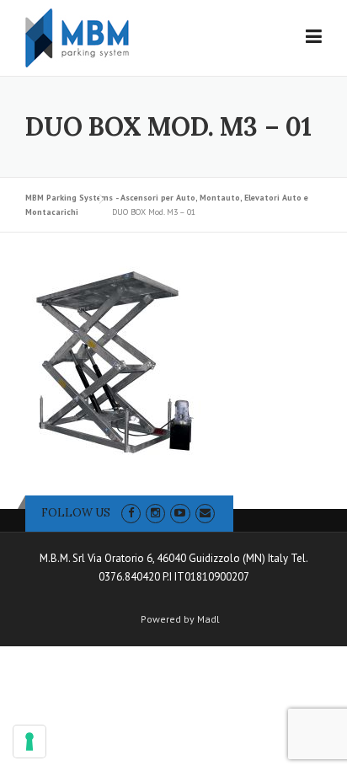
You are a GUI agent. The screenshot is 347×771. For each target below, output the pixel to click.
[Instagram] (155, 513)
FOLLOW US (75, 513)
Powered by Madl (180, 619)
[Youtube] (180, 513)
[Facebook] (131, 513)
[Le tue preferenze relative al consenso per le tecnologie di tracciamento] (29, 741)
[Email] (205, 513)
